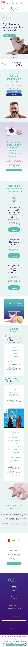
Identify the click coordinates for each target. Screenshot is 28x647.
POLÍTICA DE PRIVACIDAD (14, 625)
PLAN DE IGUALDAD (14, 605)
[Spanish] (4, 2)
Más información (14, 230)
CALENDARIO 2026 (14, 612)
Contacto (11, 3)
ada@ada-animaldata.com (14, 591)
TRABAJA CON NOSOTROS (14, 608)
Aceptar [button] (23, 645)
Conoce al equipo (14, 94)
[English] (2, 2)
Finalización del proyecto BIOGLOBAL (14, 392)
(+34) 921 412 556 (14, 587)
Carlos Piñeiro (14, 91)
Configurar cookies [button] (11, 645)
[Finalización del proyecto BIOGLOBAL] (14, 380)
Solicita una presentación (14, 170)
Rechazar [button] (18, 645)
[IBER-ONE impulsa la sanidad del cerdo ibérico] (14, 339)
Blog (7, 3)
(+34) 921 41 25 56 (16, 3)
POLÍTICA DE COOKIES (14, 628)
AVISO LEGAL (14, 622)
